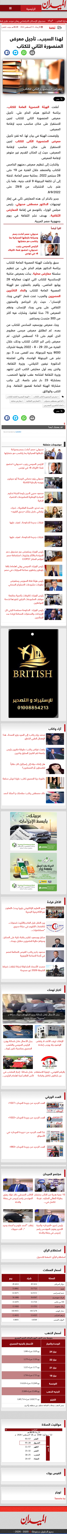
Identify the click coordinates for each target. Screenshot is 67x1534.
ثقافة (52, 27)
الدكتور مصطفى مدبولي (32, 203)
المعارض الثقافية (33, 401)
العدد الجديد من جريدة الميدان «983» (27, 1147)
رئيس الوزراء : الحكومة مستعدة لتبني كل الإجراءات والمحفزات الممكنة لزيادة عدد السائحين (24, 613)
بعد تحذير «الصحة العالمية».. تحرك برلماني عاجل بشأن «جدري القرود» (27, 509)
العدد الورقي (53, 1096)
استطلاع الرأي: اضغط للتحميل (51, 1256)
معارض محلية (42, 273)
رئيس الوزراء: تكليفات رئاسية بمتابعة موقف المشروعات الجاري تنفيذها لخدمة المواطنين (24, 599)
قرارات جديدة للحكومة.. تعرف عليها (26, 522)
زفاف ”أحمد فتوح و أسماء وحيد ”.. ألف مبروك (18, 1226)
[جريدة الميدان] (33, 674)
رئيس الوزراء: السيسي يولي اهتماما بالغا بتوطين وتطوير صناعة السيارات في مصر (23, 568)
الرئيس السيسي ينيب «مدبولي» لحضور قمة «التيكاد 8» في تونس (23, 249)
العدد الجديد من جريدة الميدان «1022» (26, 1117)
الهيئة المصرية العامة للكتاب (28, 106)
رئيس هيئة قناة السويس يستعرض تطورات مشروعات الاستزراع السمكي (25, 582)
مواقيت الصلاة (51, 1424)
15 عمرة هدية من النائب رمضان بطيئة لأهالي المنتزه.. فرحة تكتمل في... (49, 1197)
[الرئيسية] (31, 8)
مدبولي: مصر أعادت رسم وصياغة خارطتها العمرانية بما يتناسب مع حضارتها (23, 237)
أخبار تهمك (54, 989)
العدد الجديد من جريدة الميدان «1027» (26, 1103)
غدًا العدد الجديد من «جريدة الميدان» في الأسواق (26, 1134)
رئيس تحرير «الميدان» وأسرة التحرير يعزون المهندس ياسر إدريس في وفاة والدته (49, 1228)
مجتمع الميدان (52, 1173)
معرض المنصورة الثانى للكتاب (37, 140)
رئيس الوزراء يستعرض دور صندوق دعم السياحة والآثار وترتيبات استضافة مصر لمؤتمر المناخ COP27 (24, 555)
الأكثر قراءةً (54, 901)
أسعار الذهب (53, 1332)
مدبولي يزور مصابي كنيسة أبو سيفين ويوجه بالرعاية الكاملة (25, 480)
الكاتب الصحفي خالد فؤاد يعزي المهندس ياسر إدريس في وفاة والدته (18, 1197)
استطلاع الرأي (52, 1249)
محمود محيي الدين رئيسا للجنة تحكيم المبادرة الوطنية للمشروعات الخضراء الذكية (25, 496)
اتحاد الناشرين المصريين (53, 405)
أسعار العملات (52, 1269)
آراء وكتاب (54, 728)
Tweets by (59, 1498)
